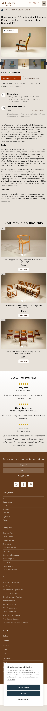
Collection (10, 10)
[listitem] (23, 42)
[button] (38, 3)
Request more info (31, 78)
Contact (6, 649)
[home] (8, 3)
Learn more (11, 680)
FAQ (4, 654)
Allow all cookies (23, 687)
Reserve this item (10, 78)
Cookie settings (23, 699)
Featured (6, 640)
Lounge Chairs (24, 10)
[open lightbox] (23, 42)
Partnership (7, 658)
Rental (5, 663)
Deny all (23, 693)
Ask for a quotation (39, 110)
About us (6, 645)
